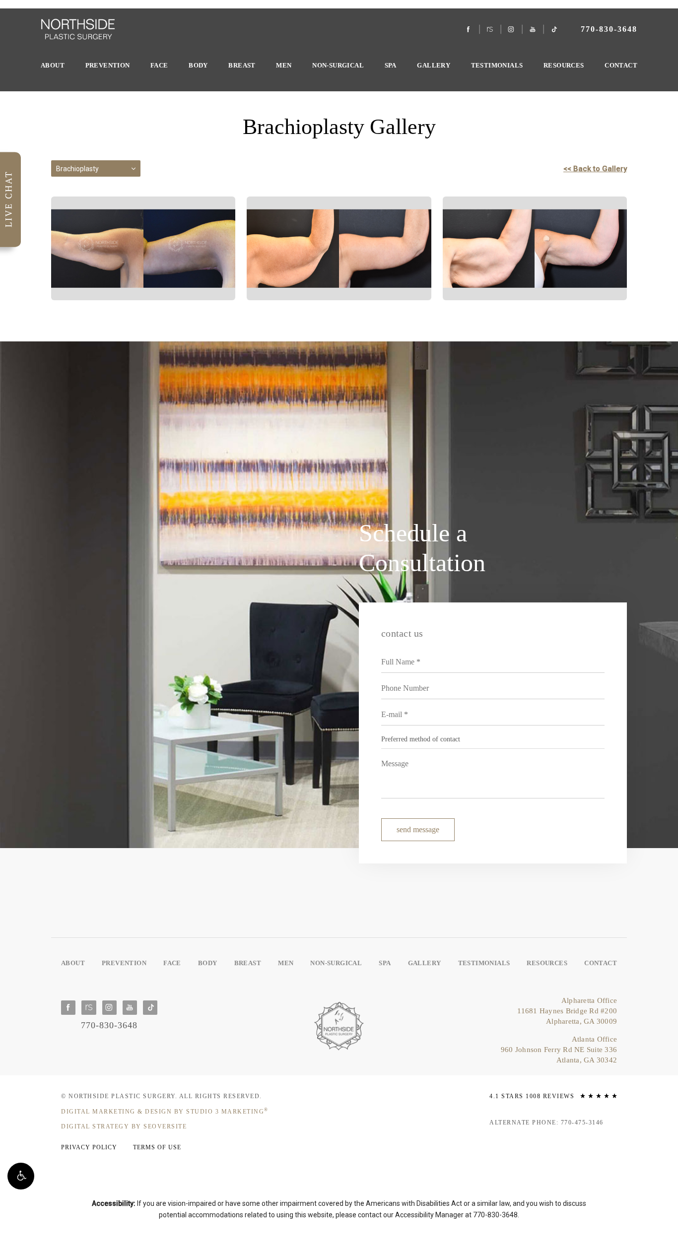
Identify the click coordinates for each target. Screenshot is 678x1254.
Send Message (418, 829)
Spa (391, 65)
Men (283, 65)
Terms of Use (157, 1147)
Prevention (107, 65)
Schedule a (422, 548)
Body (198, 65)
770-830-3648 (495, 1215)
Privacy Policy (89, 1147)
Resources (563, 65)
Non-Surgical (338, 65)
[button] (20, 1176)
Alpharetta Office (567, 1010)
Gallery (433, 65)
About (53, 65)
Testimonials (497, 65)
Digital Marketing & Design (165, 1111)
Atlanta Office (559, 1049)
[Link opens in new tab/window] (469, 29)
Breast (241, 65)
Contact (621, 65)
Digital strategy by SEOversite (124, 1126)
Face (159, 65)
